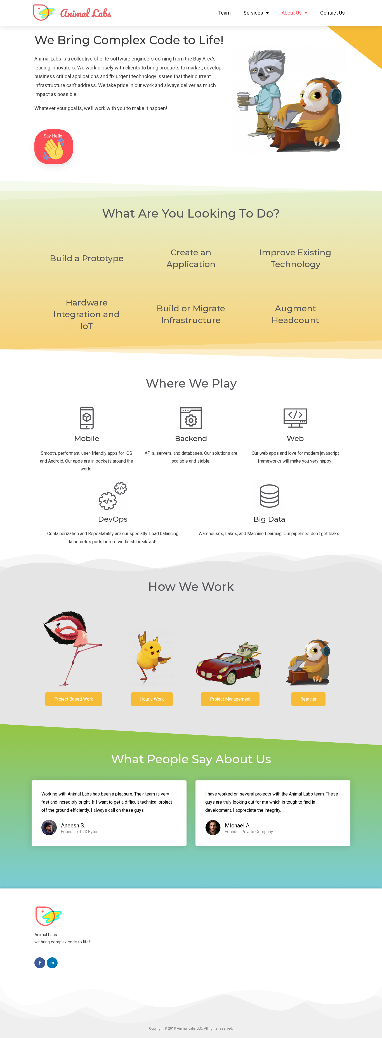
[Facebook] (39, 962)
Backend (191, 438)
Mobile (86, 438)
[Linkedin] (52, 962)
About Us (292, 13)
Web (295, 438)
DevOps (113, 519)
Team (224, 13)
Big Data (269, 519)
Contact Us (332, 13)
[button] (53, 146)
